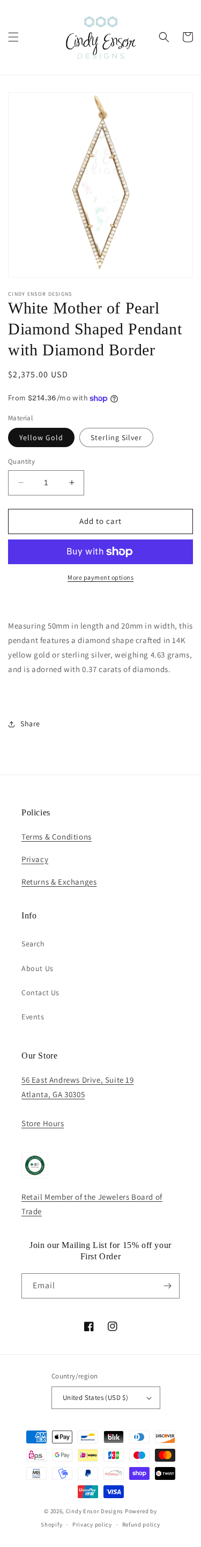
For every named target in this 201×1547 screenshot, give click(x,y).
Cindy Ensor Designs (94, 1511)
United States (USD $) (95, 1397)
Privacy (34, 859)
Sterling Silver (116, 437)
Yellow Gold (41, 437)
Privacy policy (92, 1524)
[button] (13, 37)
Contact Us (40, 992)
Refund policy (141, 1524)
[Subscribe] (167, 1285)
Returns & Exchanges (58, 882)
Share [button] (30, 723)
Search (33, 943)
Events (32, 1016)
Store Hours (42, 1123)
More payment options (100, 577)
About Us (37, 968)
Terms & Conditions (56, 836)
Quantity (21, 461)
